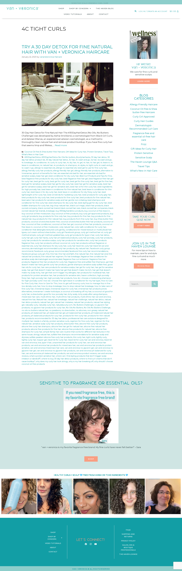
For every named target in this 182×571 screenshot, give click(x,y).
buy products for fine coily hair (52, 216)
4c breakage (27, 162)
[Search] (155, 284)
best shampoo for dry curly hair (63, 203)
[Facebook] (86, 544)
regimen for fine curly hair (82, 321)
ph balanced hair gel (56, 313)
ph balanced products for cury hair (46, 316)
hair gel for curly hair (85, 267)
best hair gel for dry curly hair (60, 184)
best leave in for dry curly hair (44, 192)
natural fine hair (29, 299)
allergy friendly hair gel (63, 171)
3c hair (72, 160)
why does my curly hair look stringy (52, 361)
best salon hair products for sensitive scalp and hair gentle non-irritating (54, 200)
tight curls (90, 337)
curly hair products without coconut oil (52, 243)
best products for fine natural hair (95, 197)
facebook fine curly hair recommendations (88, 251)
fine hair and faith (66, 254)
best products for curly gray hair (96, 195)
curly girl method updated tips (50, 235)
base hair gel (42, 176)
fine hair (54, 254)
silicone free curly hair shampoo (36, 326)
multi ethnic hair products (67, 297)
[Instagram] (91, 544)
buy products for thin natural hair (47, 219)
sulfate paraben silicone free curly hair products (50, 337)
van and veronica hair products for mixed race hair (53, 345)
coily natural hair (66, 227)
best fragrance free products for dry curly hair (42, 179)
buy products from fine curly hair (78, 219)
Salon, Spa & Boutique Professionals (128, 547)
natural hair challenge (77, 299)
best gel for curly (41, 181)
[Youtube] (95, 544)
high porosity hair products (60, 278)
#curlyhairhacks (83, 157)
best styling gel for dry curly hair (92, 203)
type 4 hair (47, 342)
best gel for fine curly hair (81, 181)
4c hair (86, 162)
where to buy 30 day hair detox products (59, 359)
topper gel (42, 340)
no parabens (55, 310)
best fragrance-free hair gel (75, 179)
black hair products (94, 205)
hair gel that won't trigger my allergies (58, 273)
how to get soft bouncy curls (71, 283)
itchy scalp (72, 294)
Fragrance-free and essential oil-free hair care (143, 136)
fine (48, 254)
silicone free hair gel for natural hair (67, 326)
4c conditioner (40, 162)
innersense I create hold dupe (46, 291)
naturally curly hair (47, 305)
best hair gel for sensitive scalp (88, 184)
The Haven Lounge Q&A (143, 162)
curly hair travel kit (75, 246)
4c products (59, 165)
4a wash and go (105, 160)
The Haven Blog (105, 8)
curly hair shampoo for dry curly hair (50, 246)
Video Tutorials (73, 14)
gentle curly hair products (55, 264)
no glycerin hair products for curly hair (48, 308)
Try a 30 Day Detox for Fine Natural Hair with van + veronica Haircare (67, 49)
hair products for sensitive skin (66, 275)
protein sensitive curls (59, 321)
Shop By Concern (79, 8)
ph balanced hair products (78, 313)
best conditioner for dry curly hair (64, 176)
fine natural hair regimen (52, 256)
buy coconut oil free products (65, 214)
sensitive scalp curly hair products (48, 324)
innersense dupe (42, 289)
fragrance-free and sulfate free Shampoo (86, 262)
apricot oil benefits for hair (45, 173)
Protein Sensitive (94, 152)
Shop (61, 8)
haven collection (88, 275)
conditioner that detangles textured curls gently (43, 230)
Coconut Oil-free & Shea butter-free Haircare (45, 152)
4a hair (94, 160)
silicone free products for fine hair (46, 329)
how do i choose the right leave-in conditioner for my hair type (71, 281)
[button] (143, 81)
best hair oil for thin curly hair (83, 187)
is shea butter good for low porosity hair (49, 294)
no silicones (81, 310)
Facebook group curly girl (33, 254)
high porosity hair (39, 278)
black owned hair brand (49, 208)
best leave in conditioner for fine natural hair (61, 189)
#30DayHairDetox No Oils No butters (58, 157)
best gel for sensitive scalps (34, 184)
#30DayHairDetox (33, 157)
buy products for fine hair (78, 216)
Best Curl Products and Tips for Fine (96, 176)
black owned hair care (70, 208)
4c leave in (105, 162)
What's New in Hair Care (32, 154)
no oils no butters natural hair (35, 310)
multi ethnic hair (47, 297)
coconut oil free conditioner (38, 224)
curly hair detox (102, 235)
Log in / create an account (153, 11)
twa (39, 342)
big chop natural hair (59, 205)
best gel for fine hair (103, 181)
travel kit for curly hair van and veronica (85, 340)
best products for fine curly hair (64, 197)
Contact (104, 14)
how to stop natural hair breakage (78, 286)
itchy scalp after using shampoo (92, 294)
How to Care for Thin (48, 283)
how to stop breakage (51, 286)
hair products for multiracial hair (91, 273)
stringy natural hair (42, 334)
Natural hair (42, 299)
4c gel (80, 162)
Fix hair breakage (72, 256)
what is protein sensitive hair (42, 356)
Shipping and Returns (128, 535)
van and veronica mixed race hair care (47, 348)
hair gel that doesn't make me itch (75, 270)
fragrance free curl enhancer (76, 259)
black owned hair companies (94, 208)
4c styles (81, 165)
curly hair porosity (86, 238)
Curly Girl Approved (144, 116)
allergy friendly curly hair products (37, 171)
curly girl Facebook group (68, 232)
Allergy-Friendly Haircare (143, 104)
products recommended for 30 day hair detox (46, 318)
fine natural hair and (99, 254)
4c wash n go (28, 168)
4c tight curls (92, 165)
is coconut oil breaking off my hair (76, 291)
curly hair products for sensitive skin (73, 240)
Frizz (143, 144)
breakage (50, 211)
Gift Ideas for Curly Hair (76, 152)
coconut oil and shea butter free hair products (81, 222)
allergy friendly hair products (87, 171)
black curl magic (77, 205)
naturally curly (31, 305)
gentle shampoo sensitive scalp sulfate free (87, 264)
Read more (61, 145)
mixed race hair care (31, 297)
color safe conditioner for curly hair (90, 227)
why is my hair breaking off (81, 361)
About (90, 14)
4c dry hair (71, 162)
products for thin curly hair (75, 316)
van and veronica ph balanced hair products (45, 353)
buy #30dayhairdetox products (69, 211)
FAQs (128, 530)
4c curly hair (60, 162)
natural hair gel (47, 302)
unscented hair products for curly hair (69, 342)
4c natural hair (46, 165)
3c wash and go (83, 160)
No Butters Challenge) (83, 305)
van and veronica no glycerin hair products (56, 351)
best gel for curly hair (59, 181)
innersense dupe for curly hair (64, 289)
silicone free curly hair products (93, 324)
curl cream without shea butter (41, 232)
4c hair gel (95, 162)
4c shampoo (71, 165)
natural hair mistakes (63, 302)
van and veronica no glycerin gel (79, 348)
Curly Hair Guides (143, 121)
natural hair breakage (57, 299)
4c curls (51, 162)
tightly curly (101, 337)
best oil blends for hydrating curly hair (64, 195)
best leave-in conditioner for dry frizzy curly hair (79, 192)
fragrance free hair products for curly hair (49, 262)
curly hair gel (27, 238)
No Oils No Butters (74, 308)
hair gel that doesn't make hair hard (43, 270)
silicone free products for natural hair (78, 329)
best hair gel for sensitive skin (56, 187)
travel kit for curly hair (57, 340)
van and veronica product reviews (81, 353)
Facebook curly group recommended (51, 251)
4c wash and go (106, 165)
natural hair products (83, 302)
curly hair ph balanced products (63, 238)
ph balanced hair (38, 313)
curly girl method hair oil (92, 232)
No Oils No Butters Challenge (97, 308)
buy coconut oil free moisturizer (36, 214)
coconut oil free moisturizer (45, 227)
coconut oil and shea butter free (45, 222)
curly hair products (103, 238)
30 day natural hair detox (57, 160)
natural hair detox (96, 299)
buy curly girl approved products (94, 214)
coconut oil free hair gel (63, 224)
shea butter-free (71, 324)
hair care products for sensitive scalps (58, 267)
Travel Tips (108, 152)
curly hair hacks (41, 238)
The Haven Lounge (128, 554)
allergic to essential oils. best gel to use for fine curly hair (81, 168)
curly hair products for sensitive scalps (39, 240)
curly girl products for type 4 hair (79, 235)
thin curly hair (79, 337)
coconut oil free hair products (87, 224)
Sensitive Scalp (143, 157)
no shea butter (68, 310)
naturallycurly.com (64, 305)
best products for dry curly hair (36, 197)
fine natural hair (82, 254)
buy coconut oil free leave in (97, 211)
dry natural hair (82, 248)
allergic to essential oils (45, 168)
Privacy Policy (128, 541)
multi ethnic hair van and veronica (95, 297)
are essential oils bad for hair (70, 173)
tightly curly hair (29, 340)
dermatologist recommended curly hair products (52, 248)
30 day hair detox (99, 157)
